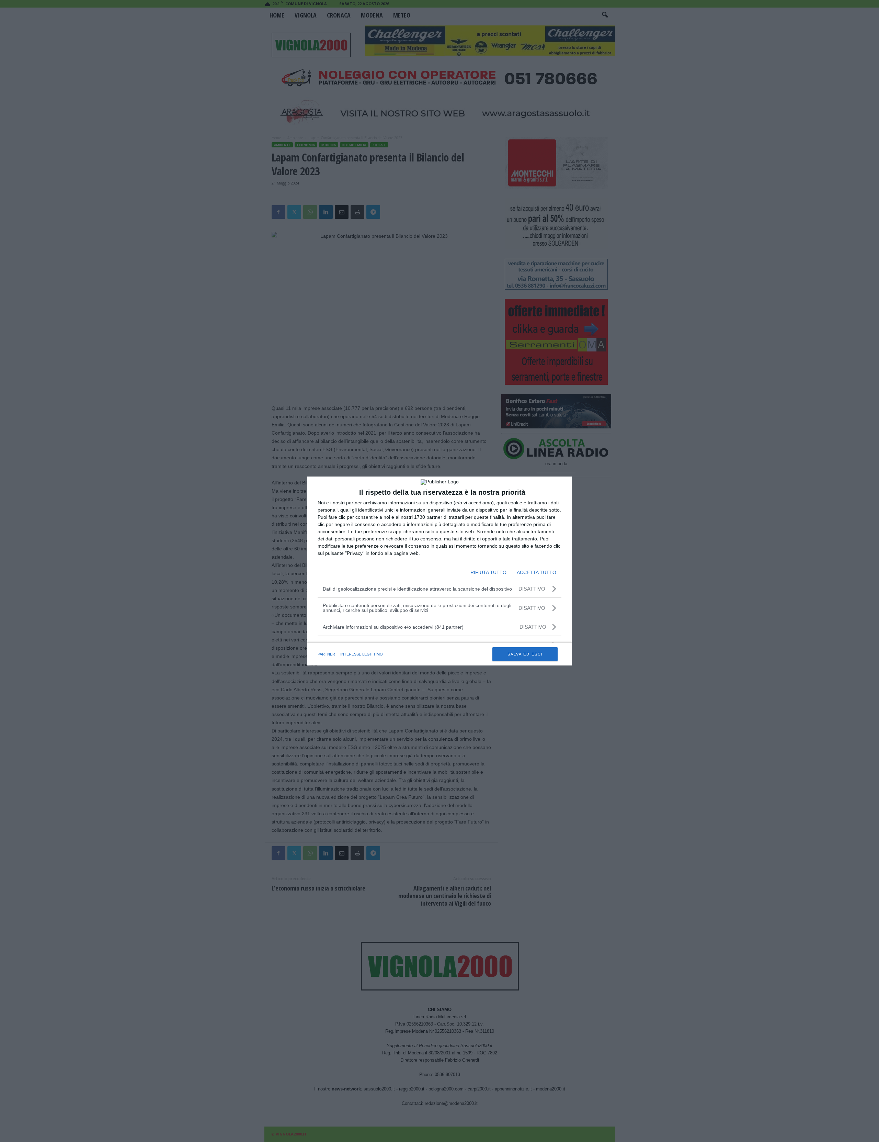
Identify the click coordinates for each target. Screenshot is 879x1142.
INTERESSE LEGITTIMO (361, 654)
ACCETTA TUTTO (536, 572)
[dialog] (439, 571)
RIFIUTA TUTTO (488, 572)
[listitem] (439, 626)
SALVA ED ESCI (525, 654)
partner (326, 654)
